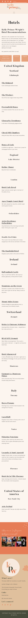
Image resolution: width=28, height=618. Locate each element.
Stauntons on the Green (12, 286)
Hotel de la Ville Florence (13, 476)
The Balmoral (7, 83)
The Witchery (7, 95)
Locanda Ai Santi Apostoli (13, 453)
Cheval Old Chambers (11, 133)
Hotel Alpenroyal (9, 354)
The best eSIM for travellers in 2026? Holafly (14, 581)
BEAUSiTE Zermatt (10, 338)
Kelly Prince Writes (14, 6)
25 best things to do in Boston (9, 584)
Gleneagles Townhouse (11, 121)
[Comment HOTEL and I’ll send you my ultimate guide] (4, 544)
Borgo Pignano (8, 403)
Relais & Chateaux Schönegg (14, 324)
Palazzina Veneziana (10, 437)
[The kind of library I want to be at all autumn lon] (23, 539)
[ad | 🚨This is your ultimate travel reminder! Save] (18, 539)
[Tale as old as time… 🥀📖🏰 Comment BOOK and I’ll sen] (9, 539)
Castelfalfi (6, 417)
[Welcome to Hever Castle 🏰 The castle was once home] (14, 544)
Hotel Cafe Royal (9, 187)
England (25, 56)
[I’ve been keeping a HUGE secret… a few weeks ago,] (4, 539)
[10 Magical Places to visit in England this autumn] (9, 544)
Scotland (16, 56)
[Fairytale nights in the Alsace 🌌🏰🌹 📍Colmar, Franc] (18, 544)
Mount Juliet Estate (10, 302)
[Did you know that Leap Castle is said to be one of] (23, 544)
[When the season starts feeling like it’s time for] (14, 539)
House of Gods (8, 145)
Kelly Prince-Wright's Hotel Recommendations (5, 58)
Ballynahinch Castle (10, 272)
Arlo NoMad (7, 506)
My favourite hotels (7, 598)
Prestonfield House (10, 107)
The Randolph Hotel (10, 251)
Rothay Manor (8, 167)
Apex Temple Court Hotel (12, 201)
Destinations (5, 595)
